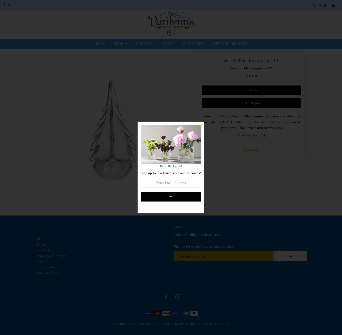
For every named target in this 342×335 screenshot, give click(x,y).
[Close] (201, 125)
